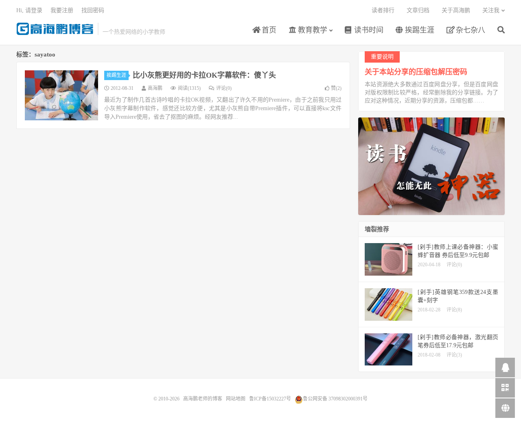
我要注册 (61, 10)
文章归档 (418, 10)
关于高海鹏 (456, 10)
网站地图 (235, 399)
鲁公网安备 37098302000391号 (335, 399)
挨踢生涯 (418, 30)
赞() (336, 88)
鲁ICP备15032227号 (270, 399)
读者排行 (383, 10)
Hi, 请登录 (29, 10)
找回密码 (92, 10)
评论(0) (224, 88)
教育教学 (311, 30)
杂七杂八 (469, 30)
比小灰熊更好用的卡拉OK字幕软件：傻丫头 (204, 75)
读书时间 (367, 30)
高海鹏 (155, 88)
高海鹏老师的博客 (55, 28)
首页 (268, 30)
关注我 (490, 10)
